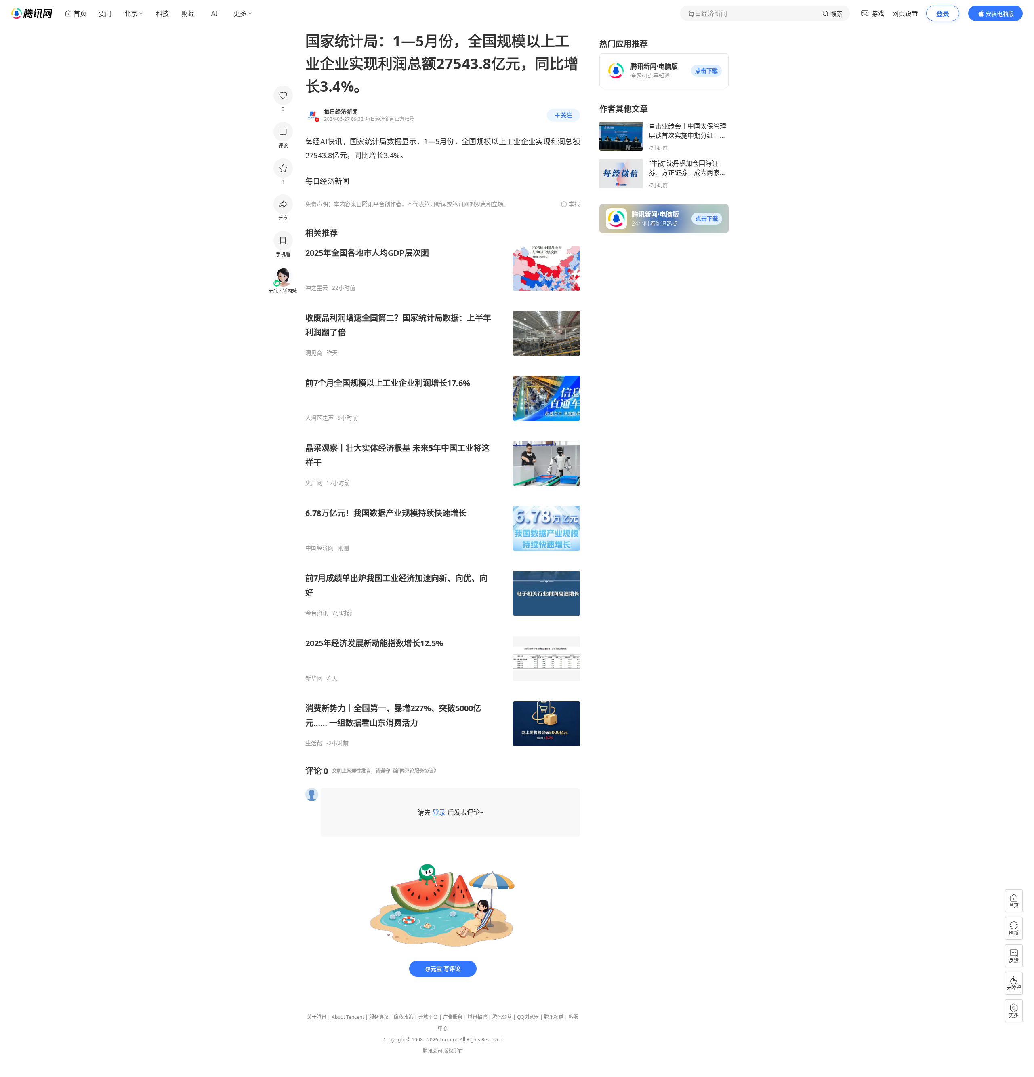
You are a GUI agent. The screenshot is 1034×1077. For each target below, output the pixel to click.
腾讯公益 (502, 1017)
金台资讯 (316, 613)
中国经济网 (319, 548)
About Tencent (348, 1017)
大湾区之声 (319, 418)
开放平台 (428, 1017)
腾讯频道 (553, 1017)
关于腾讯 (316, 1017)
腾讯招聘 (477, 1017)
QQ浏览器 (528, 1017)
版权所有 (453, 1050)
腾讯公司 (432, 1050)
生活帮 (313, 743)
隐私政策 (403, 1017)
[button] (706, 71)
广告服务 (452, 1017)
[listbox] (442, 487)
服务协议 (379, 1017)
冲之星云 (316, 288)
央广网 (313, 483)
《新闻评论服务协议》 (414, 770)
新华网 (313, 678)
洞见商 (313, 353)
